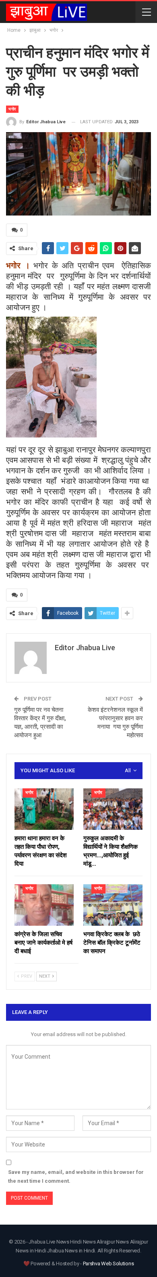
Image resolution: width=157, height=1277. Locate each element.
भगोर (12, 109)
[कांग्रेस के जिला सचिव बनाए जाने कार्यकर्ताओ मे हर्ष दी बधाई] (44, 905)
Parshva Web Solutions (108, 1263)
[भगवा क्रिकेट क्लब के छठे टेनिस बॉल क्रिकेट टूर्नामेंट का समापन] (113, 905)
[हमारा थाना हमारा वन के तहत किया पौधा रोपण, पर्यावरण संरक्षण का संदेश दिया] (44, 809)
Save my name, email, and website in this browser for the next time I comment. (76, 1176)
